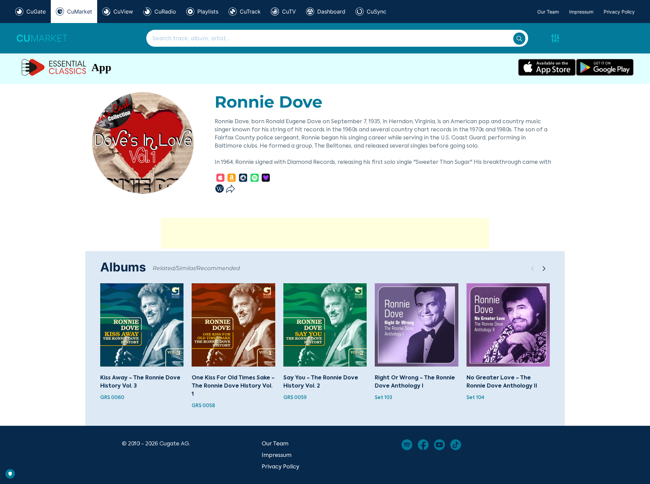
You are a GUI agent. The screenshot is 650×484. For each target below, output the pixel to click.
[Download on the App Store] (547, 67)
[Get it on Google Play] (605, 67)
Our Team (548, 12)
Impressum (581, 12)
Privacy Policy (619, 12)
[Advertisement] (325, 233)
